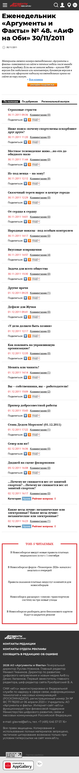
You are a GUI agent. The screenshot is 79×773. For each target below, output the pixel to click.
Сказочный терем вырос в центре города (39, 192)
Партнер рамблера (34, 755)
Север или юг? (18, 443)
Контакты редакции (19, 643)
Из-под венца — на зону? (26, 173)
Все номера (36, 79)
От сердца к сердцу (22, 211)
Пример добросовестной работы (32, 405)
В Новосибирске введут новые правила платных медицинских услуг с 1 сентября (39, 554)
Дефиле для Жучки (22, 307)
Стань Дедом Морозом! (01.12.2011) (34, 424)
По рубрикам (30, 101)
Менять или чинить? (23, 367)
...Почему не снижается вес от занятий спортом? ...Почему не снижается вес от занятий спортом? (38, 485)
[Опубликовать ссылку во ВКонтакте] (25, 119)
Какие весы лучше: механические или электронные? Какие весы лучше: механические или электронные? (36, 512)
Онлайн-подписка (42, 85)
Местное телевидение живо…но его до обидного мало (37, 152)
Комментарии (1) (40, 292)
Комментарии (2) (40, 391)
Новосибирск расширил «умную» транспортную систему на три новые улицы (39, 598)
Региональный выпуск (55, 101)
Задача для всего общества (28, 268)
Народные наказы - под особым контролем (40, 230)
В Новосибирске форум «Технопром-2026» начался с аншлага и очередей (39, 568)
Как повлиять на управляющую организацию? (31, 346)
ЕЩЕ (36, 119)
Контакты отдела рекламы (24, 649)
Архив (26, 498)
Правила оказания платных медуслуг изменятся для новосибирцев (39, 583)
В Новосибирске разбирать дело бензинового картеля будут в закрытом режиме (39, 613)
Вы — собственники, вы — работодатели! (38, 386)
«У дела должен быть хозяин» (30, 326)
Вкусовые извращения (25, 249)
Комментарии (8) (40, 178)
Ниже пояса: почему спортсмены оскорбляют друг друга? (42, 130)
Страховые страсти (22, 110)
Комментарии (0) (40, 114)
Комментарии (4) (40, 254)
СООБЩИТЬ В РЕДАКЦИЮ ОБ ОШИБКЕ (30, 654)
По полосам (11, 101)
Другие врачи (18, 288)
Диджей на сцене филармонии (31, 463)
